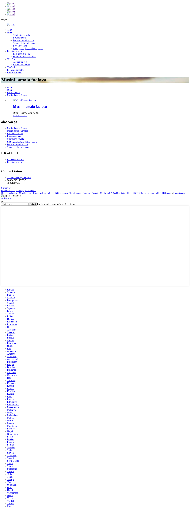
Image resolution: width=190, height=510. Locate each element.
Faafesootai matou (15, 70)
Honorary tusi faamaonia (24, 56)
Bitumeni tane (19, 37)
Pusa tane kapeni (15, 133)
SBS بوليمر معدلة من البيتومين (28, 48)
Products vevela (8, 190)
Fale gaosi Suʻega (21, 54)
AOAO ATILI (20, 115)
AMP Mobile (30, 190)
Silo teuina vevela (21, 35)
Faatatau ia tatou (14, 51)
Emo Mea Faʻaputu (91, 193)
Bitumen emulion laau (23, 40)
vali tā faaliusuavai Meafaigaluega (67, 193)
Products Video (14, 72)
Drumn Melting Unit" (42, 193)
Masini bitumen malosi (17, 131)
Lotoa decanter (20, 45)
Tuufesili (11, 67)
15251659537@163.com (19, 177)
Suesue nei (6, 188)
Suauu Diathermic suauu (24, 43)
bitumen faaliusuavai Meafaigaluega (16, 193)
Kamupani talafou (21, 64)
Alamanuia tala (20, 62)
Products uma (179, 193)
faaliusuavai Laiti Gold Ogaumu (158, 193)
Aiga (9, 29)
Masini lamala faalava (17, 95)
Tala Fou (11, 59)
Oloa (9, 32)
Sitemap (20, 190)
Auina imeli (6, 198)
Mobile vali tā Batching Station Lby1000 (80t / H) (121, 193)
